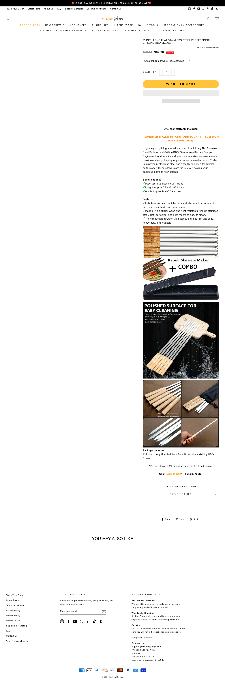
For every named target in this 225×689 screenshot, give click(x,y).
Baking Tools (148, 25)
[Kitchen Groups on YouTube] (75, 621)
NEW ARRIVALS (55, 25)
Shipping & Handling (180, 486)
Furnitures (100, 25)
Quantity (149, 72)
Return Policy (181, 494)
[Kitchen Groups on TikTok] (94, 621)
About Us (48, 9)
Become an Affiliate (97, 9)
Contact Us (116, 9)
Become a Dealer (74, 9)
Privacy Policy (13, 610)
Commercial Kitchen (170, 31)
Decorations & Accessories (184, 25)
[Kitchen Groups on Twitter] (81, 621)
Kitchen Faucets (137, 31)
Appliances (78, 25)
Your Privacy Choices (17, 641)
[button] (181, 93)
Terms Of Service (15, 605)
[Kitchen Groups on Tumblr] (101, 621)
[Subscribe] (104, 611)
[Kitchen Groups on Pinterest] (88, 621)
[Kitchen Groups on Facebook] (68, 621)
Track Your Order (15, 9)
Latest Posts (34, 9)
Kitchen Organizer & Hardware (63, 31)
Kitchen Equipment (106, 31)
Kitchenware (123, 25)
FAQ (59, 9)
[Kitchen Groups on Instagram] (62, 621)
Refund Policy (13, 616)
